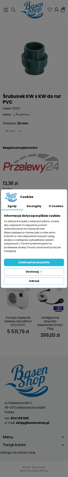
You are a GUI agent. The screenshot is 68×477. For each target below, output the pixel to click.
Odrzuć (34, 281)
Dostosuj (32, 272)
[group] (34, 57)
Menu (8, 437)
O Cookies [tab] (56, 206)
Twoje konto (14, 444)
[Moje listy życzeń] (50, 10)
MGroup (43, 470)
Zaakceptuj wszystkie (34, 262)
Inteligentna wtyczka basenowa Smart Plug (50, 323)
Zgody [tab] (12, 206)
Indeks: (7, 108)
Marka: (7, 114)
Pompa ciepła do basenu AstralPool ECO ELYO (18, 321)
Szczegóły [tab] (34, 206)
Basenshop (38, 467)
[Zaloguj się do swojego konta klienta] (56, 10)
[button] (13, 10)
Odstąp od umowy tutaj (17, 452)
